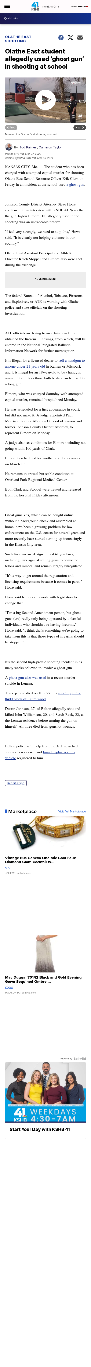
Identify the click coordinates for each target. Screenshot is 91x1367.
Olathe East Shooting (18, 39)
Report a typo (15, 783)
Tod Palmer (27, 147)
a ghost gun (75, 184)
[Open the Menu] (7, 6)
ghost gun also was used (27, 677)
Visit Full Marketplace (72, 811)
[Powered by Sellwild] (80, 1058)
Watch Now (78, 6)
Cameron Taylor (50, 147)
